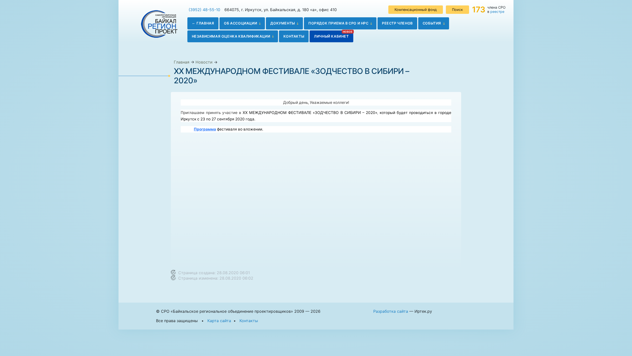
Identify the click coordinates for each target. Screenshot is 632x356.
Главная (205, 23)
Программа (205, 129)
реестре (497, 11)
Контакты (293, 36)
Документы (282, 23)
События (432, 23)
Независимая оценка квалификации (231, 36)
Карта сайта (219, 320)
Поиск (457, 9)
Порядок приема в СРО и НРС (338, 23)
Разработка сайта (390, 311)
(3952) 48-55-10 (204, 9)
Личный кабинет (331, 36)
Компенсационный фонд (416, 9)
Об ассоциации (240, 23)
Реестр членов (397, 23)
